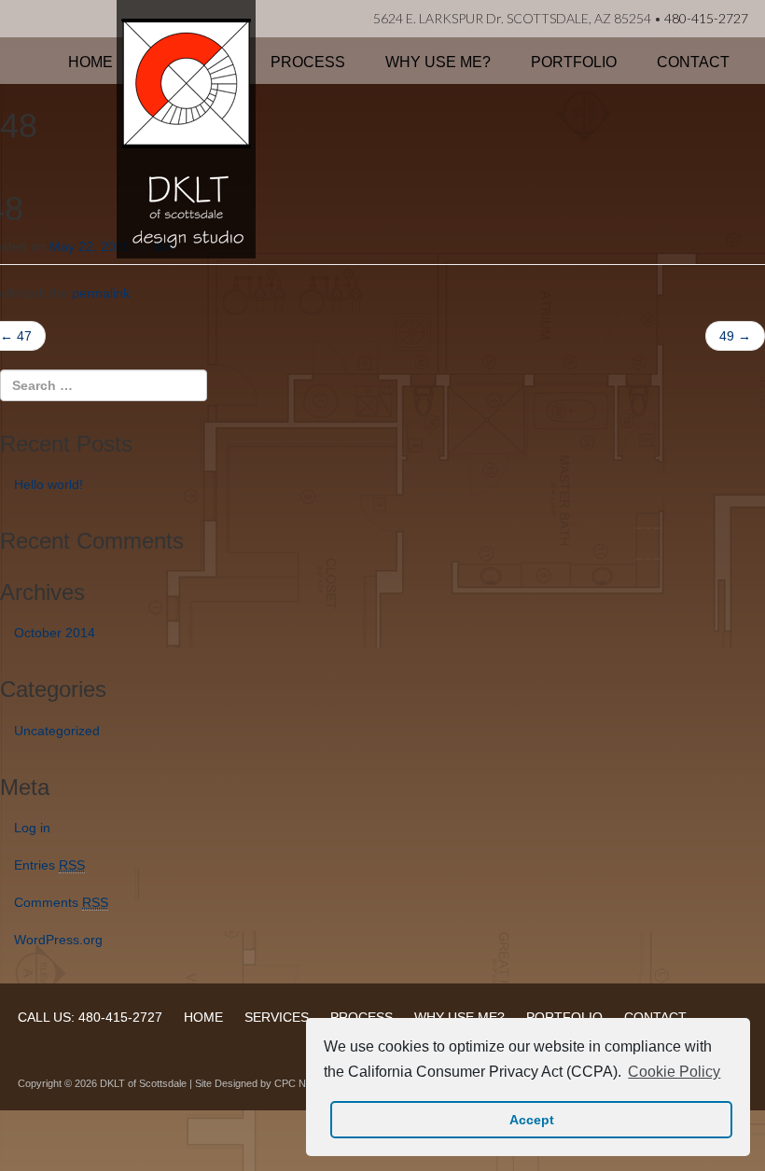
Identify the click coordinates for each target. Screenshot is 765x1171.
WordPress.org (58, 939)
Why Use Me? (438, 62)
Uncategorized (57, 730)
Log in (32, 827)
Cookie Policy (674, 1072)
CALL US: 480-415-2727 (90, 1017)
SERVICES (276, 1017)
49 (735, 335)
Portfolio (574, 62)
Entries (49, 864)
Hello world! (48, 484)
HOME (203, 1017)
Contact (693, 62)
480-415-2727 (706, 18)
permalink (101, 293)
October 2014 (54, 632)
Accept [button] (531, 1119)
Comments (61, 902)
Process (308, 62)
